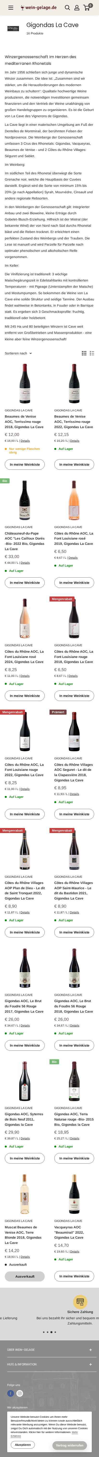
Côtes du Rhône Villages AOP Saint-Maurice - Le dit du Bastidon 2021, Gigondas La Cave (73, 890)
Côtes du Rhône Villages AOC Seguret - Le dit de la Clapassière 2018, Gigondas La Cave (73, 772)
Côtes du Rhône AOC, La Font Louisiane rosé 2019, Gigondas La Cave (73, 538)
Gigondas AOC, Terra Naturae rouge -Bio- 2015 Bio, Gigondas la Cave (74, 1119)
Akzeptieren (23, 1444)
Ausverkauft (24, 1276)
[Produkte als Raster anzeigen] (84, 353)
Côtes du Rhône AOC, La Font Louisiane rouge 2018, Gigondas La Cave (73, 657)
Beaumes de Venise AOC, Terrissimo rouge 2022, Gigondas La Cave (73, 421)
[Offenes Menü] (10, 8)
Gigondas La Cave (19, 410)
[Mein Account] (76, 7)
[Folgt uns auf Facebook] (10, 1393)
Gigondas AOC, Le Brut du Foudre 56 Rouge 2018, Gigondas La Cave (73, 1006)
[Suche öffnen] (67, 7)
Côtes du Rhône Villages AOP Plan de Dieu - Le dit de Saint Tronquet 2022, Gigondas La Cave (25, 890)
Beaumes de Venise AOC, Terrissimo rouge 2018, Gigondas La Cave (24, 421)
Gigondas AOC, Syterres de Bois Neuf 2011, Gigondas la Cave (24, 1119)
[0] (87, 8)
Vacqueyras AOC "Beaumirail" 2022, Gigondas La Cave (69, 1232)
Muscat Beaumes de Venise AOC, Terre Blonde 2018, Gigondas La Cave (23, 1235)
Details (25, 440)
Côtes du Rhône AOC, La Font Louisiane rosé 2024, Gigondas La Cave (24, 657)
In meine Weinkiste (25, 464)
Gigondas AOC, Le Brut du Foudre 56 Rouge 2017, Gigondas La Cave (24, 1006)
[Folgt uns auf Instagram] (19, 1393)
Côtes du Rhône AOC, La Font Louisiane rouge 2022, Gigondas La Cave (24, 770)
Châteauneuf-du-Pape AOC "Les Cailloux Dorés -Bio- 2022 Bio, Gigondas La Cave (25, 541)
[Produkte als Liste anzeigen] (92, 353)
